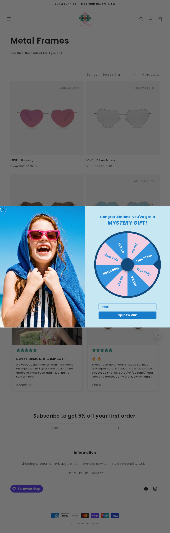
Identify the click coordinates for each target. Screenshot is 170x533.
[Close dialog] (3, 209)
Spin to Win (127, 315)
